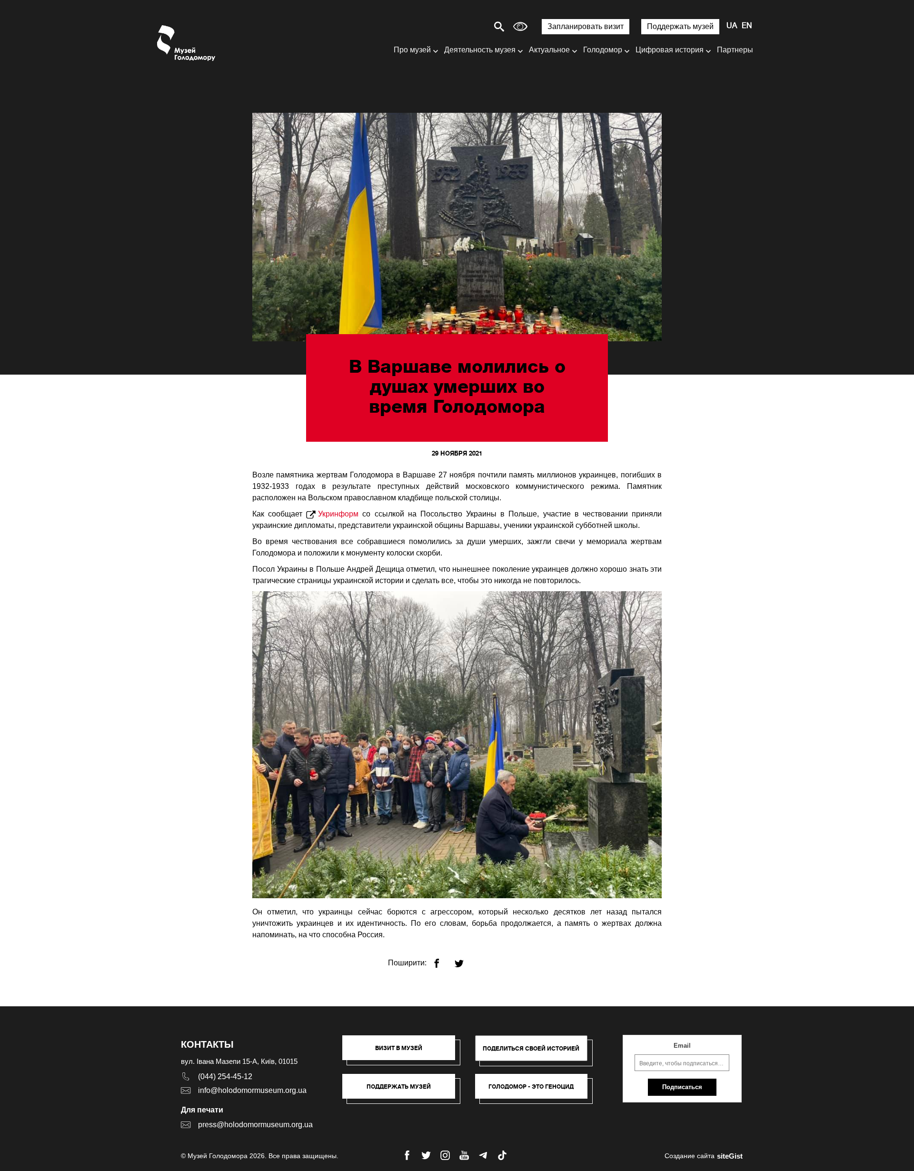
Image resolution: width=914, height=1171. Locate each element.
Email (682, 1045)
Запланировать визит (585, 26)
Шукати (466, 26)
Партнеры (735, 50)
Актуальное (549, 50)
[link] (403, 1091)
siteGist (730, 1156)
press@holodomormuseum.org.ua (255, 1125)
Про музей (412, 50)
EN (747, 26)
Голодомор (602, 50)
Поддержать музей (680, 26)
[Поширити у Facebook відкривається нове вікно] (442, 959)
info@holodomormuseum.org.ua (252, 1090)
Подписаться (682, 1087)
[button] (403, 1052)
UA (731, 26)
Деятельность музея (480, 50)
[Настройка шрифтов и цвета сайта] (520, 26)
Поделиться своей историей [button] (531, 1048)
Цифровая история (670, 50)
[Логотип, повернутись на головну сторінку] (187, 43)
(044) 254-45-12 (225, 1076)
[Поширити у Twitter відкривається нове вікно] (465, 959)
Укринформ (338, 514)
